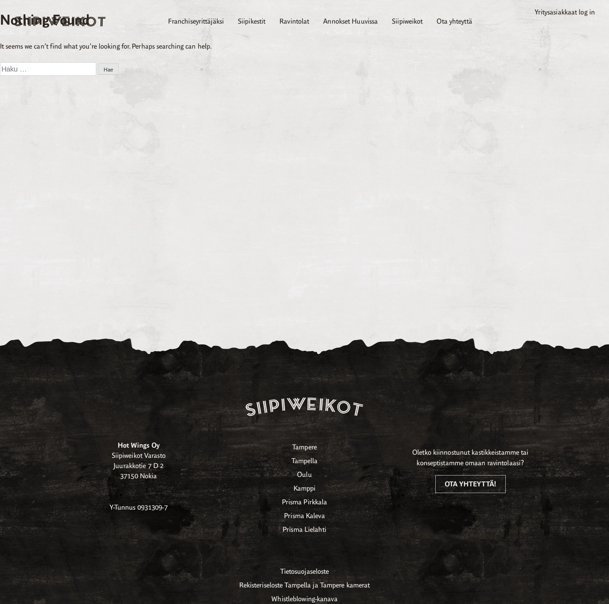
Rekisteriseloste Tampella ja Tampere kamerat (304, 585)
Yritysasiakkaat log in (565, 12)
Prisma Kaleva (304, 515)
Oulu (304, 474)
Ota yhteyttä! (470, 484)
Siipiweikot (407, 21)
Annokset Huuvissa (350, 21)
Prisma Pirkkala (304, 502)
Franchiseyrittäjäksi (196, 21)
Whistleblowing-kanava (304, 598)
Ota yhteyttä (454, 21)
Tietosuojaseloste (304, 571)
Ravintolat (294, 21)
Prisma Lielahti (304, 529)
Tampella (304, 460)
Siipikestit (251, 21)
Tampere (304, 447)
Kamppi (305, 488)
